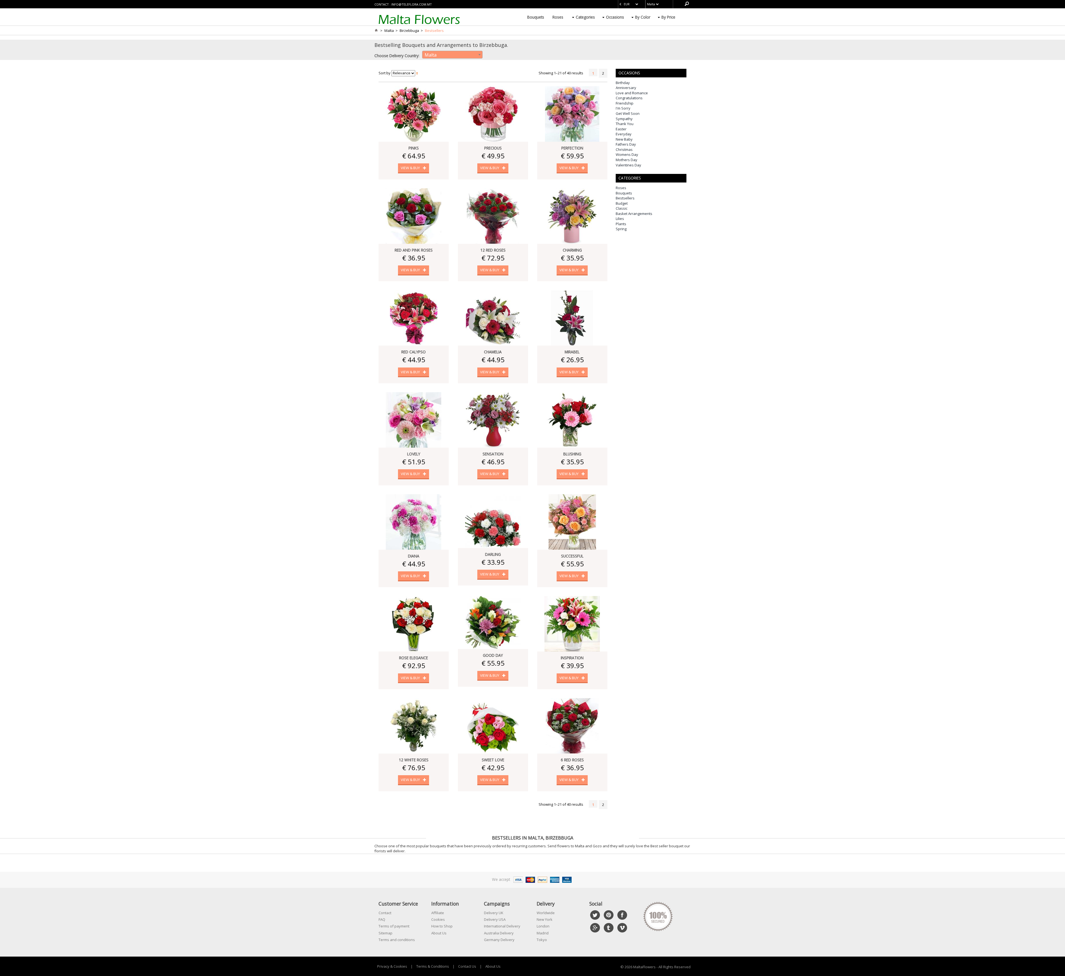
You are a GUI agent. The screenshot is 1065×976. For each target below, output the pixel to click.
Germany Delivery (499, 939)
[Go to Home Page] (376, 30)
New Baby (624, 139)
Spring (621, 228)
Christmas (624, 149)
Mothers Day (626, 159)
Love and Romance (632, 92)
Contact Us (467, 966)
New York (544, 919)
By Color (642, 17)
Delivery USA (495, 919)
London (543, 926)
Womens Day (627, 154)
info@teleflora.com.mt (411, 4)
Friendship (624, 103)
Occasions (615, 17)
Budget (622, 203)
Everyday (624, 133)
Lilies (620, 218)
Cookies (438, 919)
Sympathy (624, 118)
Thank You (624, 123)
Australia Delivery (499, 933)
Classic (621, 208)
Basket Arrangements (634, 213)
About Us (439, 933)
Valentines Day (628, 165)
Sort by (384, 72)
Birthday (623, 82)
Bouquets (535, 17)
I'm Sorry (623, 108)
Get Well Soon (628, 113)
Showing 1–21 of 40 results (561, 72)
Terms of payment (394, 926)
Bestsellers (625, 198)
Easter (621, 128)
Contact (385, 912)
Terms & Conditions (432, 966)
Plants (621, 223)
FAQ (382, 919)
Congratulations (629, 97)
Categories (585, 17)
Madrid (543, 933)
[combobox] (452, 55)
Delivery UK (493, 912)
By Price (668, 17)
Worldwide (546, 912)
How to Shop (442, 926)
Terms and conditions (397, 939)
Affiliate (437, 912)
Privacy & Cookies (392, 966)
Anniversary (626, 87)
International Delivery (502, 926)
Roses (557, 17)
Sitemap (385, 933)
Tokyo (542, 939)
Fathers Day (626, 144)
